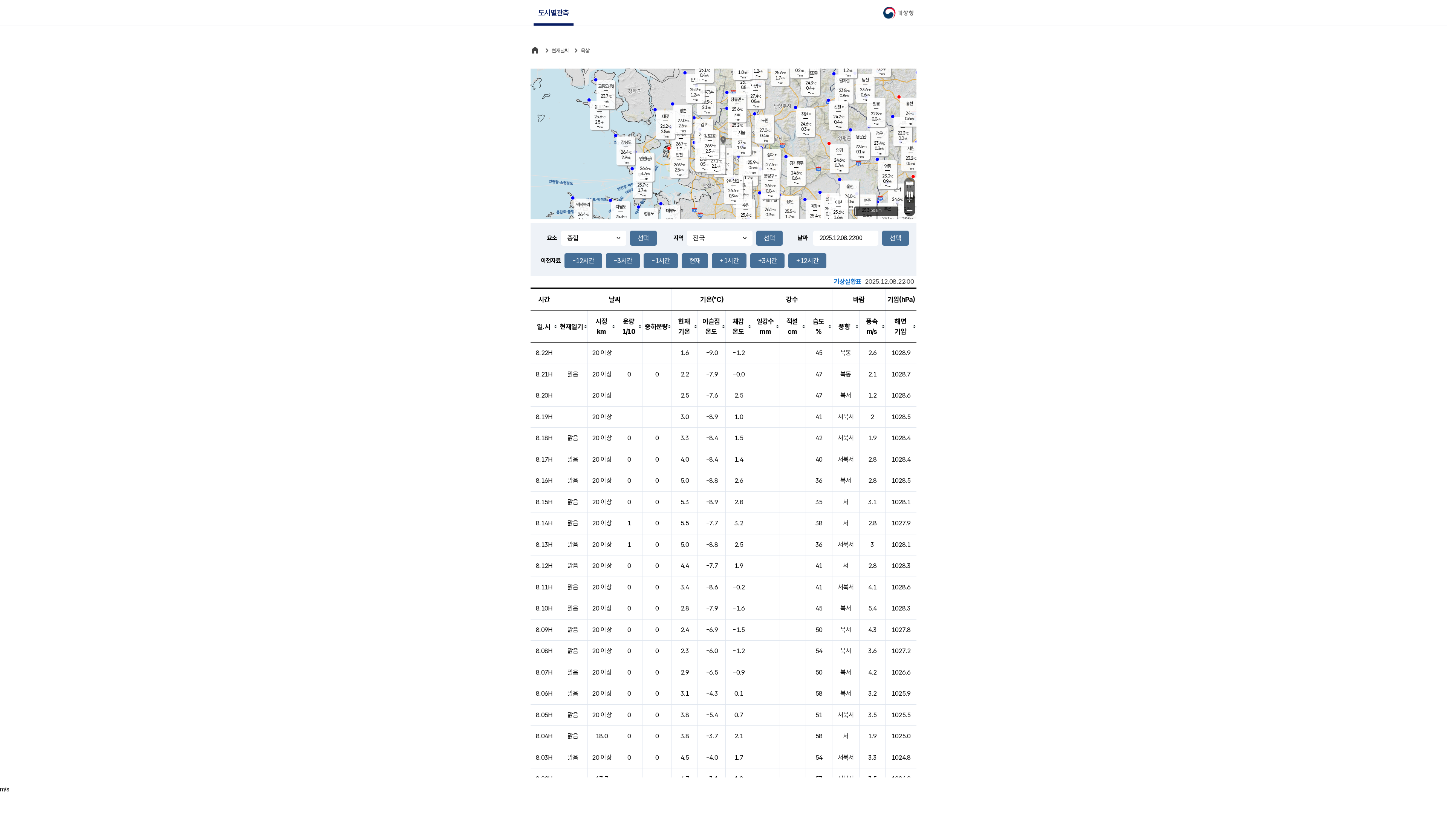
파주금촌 (706, 92)
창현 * (806, 114)
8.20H (544, 395)
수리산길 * (733, 181)
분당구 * (770, 176)
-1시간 (660, 261)
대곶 (665, 116)
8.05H (544, 715)
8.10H (544, 608)
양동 (887, 166)
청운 (879, 133)
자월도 (621, 207)
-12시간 (583, 261)
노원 (764, 120)
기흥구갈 (770, 199)
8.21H (544, 374)
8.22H (544, 353)
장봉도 (626, 142)
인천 (679, 155)
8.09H (544, 629)
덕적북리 (583, 204)
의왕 (742, 185)
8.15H (544, 502)
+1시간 (729, 261)
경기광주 (796, 163)
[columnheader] (544, 327)
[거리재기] (909, 183)
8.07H (544, 672)
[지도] (909, 194)
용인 (789, 201)
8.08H (544, 651)
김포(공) (710, 136)
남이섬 (844, 80)
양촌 (682, 110)
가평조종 (810, 73)
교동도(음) (606, 86)
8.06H (544, 693)
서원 (910, 148)
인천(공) (645, 158)
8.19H (544, 417)
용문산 (861, 136)
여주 (867, 200)
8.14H (544, 523)
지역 (678, 238)
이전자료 (551, 260)
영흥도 (649, 213)
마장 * (815, 206)
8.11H (544, 587)
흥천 (849, 186)
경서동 (681, 134)
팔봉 (876, 104)
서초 (753, 152)
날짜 (802, 238)
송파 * (771, 155)
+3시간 (767, 261)
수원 (745, 205)
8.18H (544, 438)
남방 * (755, 86)
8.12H (544, 565)
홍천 (909, 103)
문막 (897, 189)
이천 (838, 202)
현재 (695, 261)
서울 (741, 132)
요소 (552, 238)
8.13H (544, 544)
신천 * (838, 107)
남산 (865, 80)
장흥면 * (737, 99)
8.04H (544, 736)
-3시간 (622, 261)
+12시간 (807, 261)
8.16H (544, 480)
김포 (704, 124)
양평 (839, 150)
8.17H (544, 459)
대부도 (671, 210)
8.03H (544, 757)
